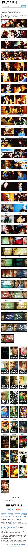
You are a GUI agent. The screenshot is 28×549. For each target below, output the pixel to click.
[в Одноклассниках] (19, 509)
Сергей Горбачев (5, 528)
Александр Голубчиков (11, 527)
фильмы (17, 513)
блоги (2, 514)
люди (12, 514)
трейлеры (3, 513)
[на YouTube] (15, 509)
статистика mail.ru (21, 516)
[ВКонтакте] (9, 509)
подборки (24, 514)
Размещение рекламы (14, 546)
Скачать (7, 28)
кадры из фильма (8, 500)
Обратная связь (20, 544)
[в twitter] (12, 509)
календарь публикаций (7, 516)
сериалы (24, 513)
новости (10, 513)
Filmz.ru (11, 523)
